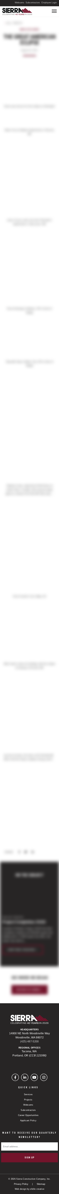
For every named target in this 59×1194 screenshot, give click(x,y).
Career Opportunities (28, 1115)
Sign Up (29, 1157)
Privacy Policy (21, 1184)
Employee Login (49, 2)
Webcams (19, 2)
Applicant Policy (28, 1120)
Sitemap (41, 1184)
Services (28, 1094)
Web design (20, 1189)
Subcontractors (33, 2)
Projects (28, 1099)
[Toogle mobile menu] (54, 11)
